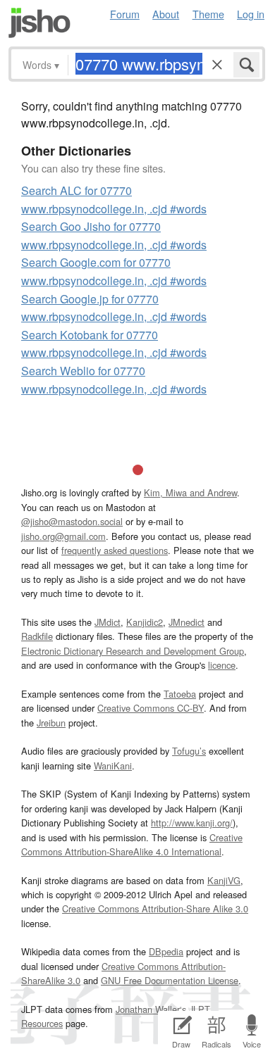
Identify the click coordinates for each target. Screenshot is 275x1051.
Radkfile (37, 636)
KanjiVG (223, 880)
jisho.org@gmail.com (63, 536)
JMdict (107, 622)
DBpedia (166, 951)
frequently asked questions (114, 550)
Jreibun (51, 722)
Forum (125, 13)
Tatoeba (180, 693)
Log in (250, 13)
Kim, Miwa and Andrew (190, 492)
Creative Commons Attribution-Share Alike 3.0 (155, 908)
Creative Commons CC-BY (150, 708)
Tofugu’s (189, 750)
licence (222, 665)
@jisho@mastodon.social (72, 521)
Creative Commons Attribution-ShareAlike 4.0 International (132, 844)
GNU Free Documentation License (169, 980)
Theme (208, 13)
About (165, 13)
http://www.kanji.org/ (192, 822)
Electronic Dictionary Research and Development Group (132, 650)
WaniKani (113, 765)
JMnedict (186, 622)
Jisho (39, 23)
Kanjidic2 (144, 622)
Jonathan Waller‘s (151, 1009)
